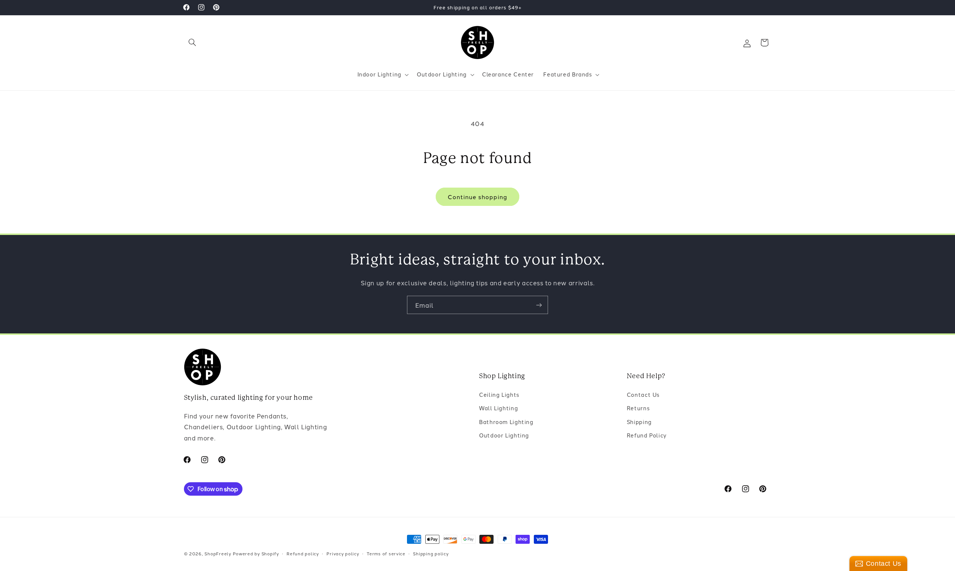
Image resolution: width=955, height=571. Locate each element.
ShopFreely (217, 553)
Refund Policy (647, 435)
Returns (638, 408)
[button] (192, 42)
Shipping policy (430, 553)
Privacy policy (342, 553)
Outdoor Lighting (504, 435)
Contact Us (643, 394)
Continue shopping (478, 196)
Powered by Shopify (256, 553)
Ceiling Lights (499, 394)
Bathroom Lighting (506, 422)
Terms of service (386, 553)
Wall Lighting (498, 408)
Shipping (639, 422)
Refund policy (302, 553)
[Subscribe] (539, 305)
